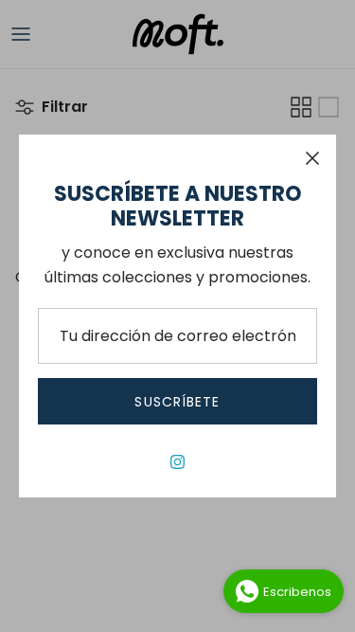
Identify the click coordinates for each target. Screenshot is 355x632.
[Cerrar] (312, 158)
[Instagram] (177, 462)
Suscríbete (177, 401)
